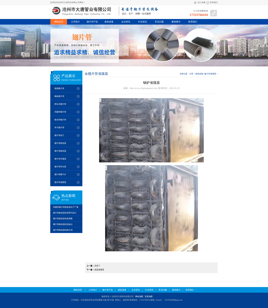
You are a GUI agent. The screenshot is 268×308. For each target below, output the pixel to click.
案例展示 (176, 22)
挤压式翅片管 (60, 104)
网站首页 (58, 22)
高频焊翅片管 (60, 112)
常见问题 (159, 22)
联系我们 (214, 2)
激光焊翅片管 (60, 120)
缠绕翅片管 (59, 88)
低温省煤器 (99, 270)
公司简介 (75, 22)
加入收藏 (201, 2)
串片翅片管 (59, 127)
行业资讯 (142, 22)
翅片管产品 (92, 22)
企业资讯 (125, 22)
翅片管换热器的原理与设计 (64, 213)
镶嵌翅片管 (59, 96)
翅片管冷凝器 (60, 159)
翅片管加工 (59, 135)
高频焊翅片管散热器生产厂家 (65, 207)
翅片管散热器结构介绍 (63, 230)
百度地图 (149, 296)
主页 (191, 74)
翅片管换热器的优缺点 (63, 224)
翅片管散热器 (60, 143)
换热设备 (109, 22)
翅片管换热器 (60, 151)
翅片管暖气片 (60, 174)
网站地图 (139, 296)
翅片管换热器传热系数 (63, 219)
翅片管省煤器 (60, 182)
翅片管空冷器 (60, 167)
